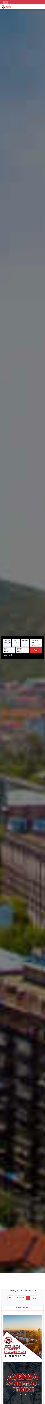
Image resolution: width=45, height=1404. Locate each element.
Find (36, 650)
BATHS (19, 649)
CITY (14, 640)
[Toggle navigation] (5, 2)
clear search (8, 655)
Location (25, 640)
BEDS (6, 649)
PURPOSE (7, 640)
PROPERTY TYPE (34, 641)
